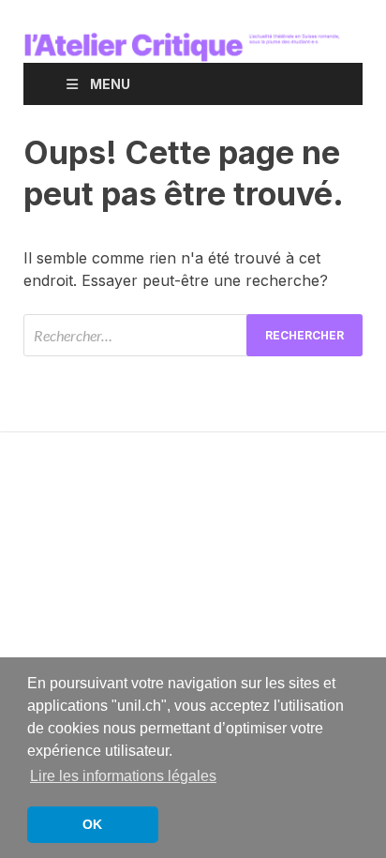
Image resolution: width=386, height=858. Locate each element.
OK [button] (92, 824)
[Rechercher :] (193, 335)
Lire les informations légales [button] (123, 776)
